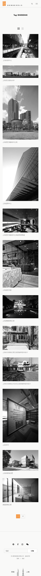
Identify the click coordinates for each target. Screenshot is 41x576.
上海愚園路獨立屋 (8, 321)
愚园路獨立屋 (7, 505)
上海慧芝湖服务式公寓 (10, 142)
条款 (23, 558)
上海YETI (6, 445)
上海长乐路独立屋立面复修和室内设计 (15, 352)
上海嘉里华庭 (7, 290)
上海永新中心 (7, 60)
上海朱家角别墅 (8, 473)
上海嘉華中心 (7, 203)
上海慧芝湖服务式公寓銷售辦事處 (14, 235)
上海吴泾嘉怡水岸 (8, 80)
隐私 (18, 558)
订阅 (32, 551)
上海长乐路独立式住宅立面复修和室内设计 (17, 384)
